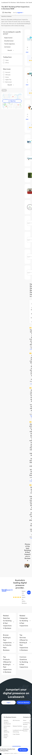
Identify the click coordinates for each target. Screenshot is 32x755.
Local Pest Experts (16, 326)
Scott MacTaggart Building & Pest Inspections (16, 341)
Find (10, 12)
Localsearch (4, 12)
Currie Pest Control (16, 311)
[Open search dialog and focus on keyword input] (3, 7)
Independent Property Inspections (16, 366)
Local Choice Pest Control (16, 386)
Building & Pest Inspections (20, 12)
